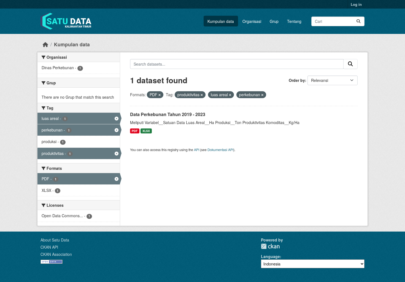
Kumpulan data (220, 21)
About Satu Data (54, 240)
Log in (356, 4)
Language (270, 256)
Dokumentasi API (220, 149)
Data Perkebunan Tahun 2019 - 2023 (167, 114)
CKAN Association (56, 254)
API (196, 149)
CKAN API (49, 247)
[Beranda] (45, 44)
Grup (274, 21)
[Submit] (358, 21)
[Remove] (159, 95)
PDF (134, 131)
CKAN (270, 246)
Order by (297, 80)
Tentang (294, 21)
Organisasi (251, 21)
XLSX (146, 131)
